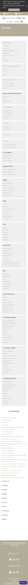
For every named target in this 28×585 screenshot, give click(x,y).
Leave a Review (6, 129)
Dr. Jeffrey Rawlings (8, 160)
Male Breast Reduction (8, 195)
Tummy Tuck (6, 218)
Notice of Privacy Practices (10, 174)
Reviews (5, 123)
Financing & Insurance (8, 55)
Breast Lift (5, 185)
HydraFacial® (6, 281)
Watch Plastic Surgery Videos (8, 475)
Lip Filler (5, 258)
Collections (4, 422)
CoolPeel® (5, 297)
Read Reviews (6, 126)
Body (4, 71)
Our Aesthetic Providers (9, 85)
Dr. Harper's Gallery (7, 113)
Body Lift (5, 206)
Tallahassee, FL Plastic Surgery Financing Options (13, 464)
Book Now (14, 9)
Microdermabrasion (8, 283)
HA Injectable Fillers (8, 253)
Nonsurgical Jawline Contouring (11, 265)
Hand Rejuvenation (7, 255)
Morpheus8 (6, 288)
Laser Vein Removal (8, 307)
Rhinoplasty (6, 237)
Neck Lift (5, 239)
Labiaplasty (6, 211)
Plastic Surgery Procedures (12, 66)
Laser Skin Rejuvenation (9, 304)
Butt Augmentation (8, 209)
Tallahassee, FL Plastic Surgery (9, 418)
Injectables (6, 97)
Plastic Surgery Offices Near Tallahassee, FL (12, 436)
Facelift (5, 234)
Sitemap (14, 580)
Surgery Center (6, 53)
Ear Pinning (6, 230)
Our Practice (6, 48)
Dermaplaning (6, 276)
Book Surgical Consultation (10, 144)
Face (4, 74)
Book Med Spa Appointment (10, 147)
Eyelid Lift (5, 232)
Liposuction (6, 214)
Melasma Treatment (8, 309)
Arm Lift (5, 204)
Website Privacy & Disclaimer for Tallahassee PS (13, 478)
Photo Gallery (7, 107)
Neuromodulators (7, 248)
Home (2, 32)
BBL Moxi (5, 300)
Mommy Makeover (7, 216)
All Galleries (6, 117)
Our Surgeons (6, 46)
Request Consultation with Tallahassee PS (12, 441)
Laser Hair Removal (7, 302)
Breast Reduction (7, 193)
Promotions (6, 60)
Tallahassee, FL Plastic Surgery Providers (11, 470)
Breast (4, 69)
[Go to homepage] (14, 18)
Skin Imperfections (7, 311)
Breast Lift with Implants (9, 188)
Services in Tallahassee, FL (8, 448)
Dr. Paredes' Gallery (8, 110)
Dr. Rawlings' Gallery (8, 115)
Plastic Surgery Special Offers (8, 439)
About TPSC (7, 43)
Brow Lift (5, 227)
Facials (5, 279)
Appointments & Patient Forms (11, 51)
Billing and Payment (8, 172)
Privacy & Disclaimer (14, 578)
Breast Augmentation (8, 183)
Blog (4, 58)
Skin (4, 99)
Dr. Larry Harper (7, 158)
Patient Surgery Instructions (10, 169)
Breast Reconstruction (8, 190)
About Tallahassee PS (6, 420)
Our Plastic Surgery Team (7, 432)
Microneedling (6, 286)
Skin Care (6, 135)
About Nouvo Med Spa (10, 80)
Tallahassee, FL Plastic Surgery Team (10, 473)
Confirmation (4, 425)
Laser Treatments (7, 101)
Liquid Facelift (6, 260)
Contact (5, 141)
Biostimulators (7, 251)
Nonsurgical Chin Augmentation (11, 263)
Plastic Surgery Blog (6, 434)
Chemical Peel (6, 274)
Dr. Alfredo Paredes (7, 156)
